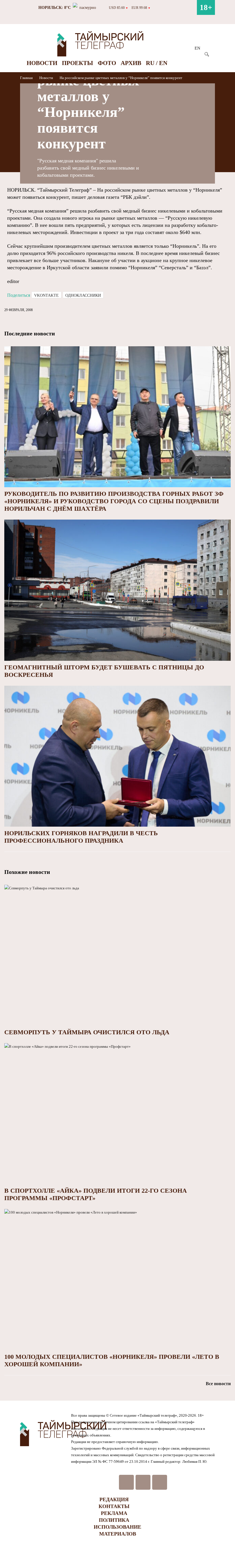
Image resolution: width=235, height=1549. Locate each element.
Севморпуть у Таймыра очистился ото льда (86, 1032)
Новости (42, 63)
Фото (107, 63)
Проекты (77, 63)
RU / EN (156, 63)
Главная (27, 78)
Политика (114, 1520)
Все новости (218, 1383)
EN (197, 48)
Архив (131, 63)
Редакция (114, 1499)
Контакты (114, 1506)
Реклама (114, 1513)
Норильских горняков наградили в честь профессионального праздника (81, 836)
